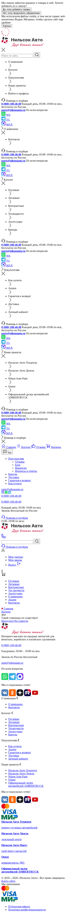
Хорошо (7, 26)
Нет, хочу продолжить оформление (21, 13)
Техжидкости (16, 728)
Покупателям (16, 458)
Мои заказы (15, 559)
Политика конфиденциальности (27, 909)
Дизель (21, 773)
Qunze (11, 779)
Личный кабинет (18, 758)
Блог (18, 464)
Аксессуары (15, 593)
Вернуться (7, 621)
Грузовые (13, 581)
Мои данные (15, 556)
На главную (21, 621)
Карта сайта (8, 881)
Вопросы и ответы (26, 471)
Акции (12, 599)
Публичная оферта (19, 906)
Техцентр (22, 770)
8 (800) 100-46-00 (11, 103)
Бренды (12, 474)
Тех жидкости (16, 590)
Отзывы (20, 461)
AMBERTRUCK (26, 784)
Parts (17, 776)
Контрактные (16, 587)
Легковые (14, 584)
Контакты (14, 602)
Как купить (15, 483)
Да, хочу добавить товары (16, 9)
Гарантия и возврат (19, 480)
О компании (15, 596)
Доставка (13, 477)
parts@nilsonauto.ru (13, 110)
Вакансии (21, 467)
